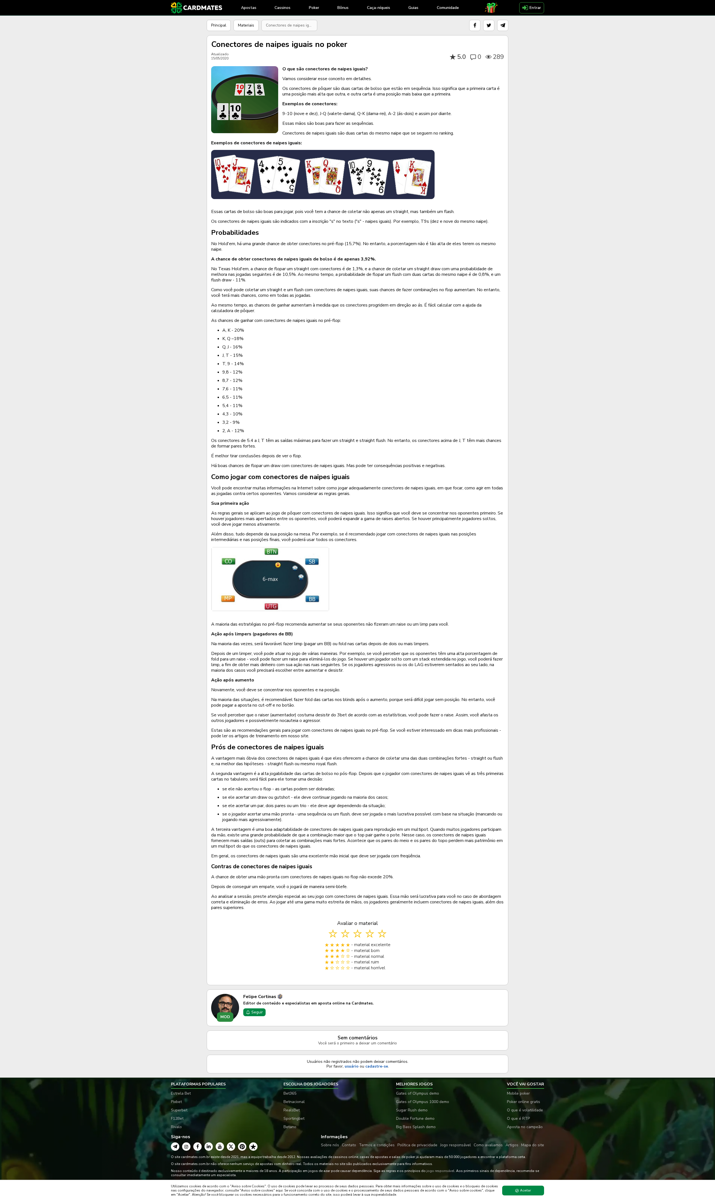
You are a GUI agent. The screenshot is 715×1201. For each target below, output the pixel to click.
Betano (289, 1127)
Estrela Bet (181, 1093)
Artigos (512, 1145)
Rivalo (176, 1127)
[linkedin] (208, 1146)
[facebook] (474, 25)
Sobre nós (330, 1145)
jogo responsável (440, 1171)
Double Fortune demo (415, 1118)
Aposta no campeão (525, 1127)
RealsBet (291, 1110)
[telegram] (502, 25)
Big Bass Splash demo (416, 1127)
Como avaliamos (488, 1145)
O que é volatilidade (525, 1110)
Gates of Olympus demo (417, 1093)
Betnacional (294, 1101)
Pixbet (176, 1101)
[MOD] (225, 1007)
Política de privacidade (417, 1145)
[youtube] (220, 1146)
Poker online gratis (523, 1101)
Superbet (179, 1110)
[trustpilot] (253, 1146)
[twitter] (488, 25)
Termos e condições (377, 1145)
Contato (349, 1145)
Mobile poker (518, 1093)
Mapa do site (532, 1145)
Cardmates (362, 1003)
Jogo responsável (455, 1145)
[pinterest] (242, 1146)
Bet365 (289, 1093)
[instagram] (186, 1146)
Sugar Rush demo (412, 1110)
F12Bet (177, 1118)
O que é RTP (518, 1118)
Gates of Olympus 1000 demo (422, 1101)
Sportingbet (293, 1118)
